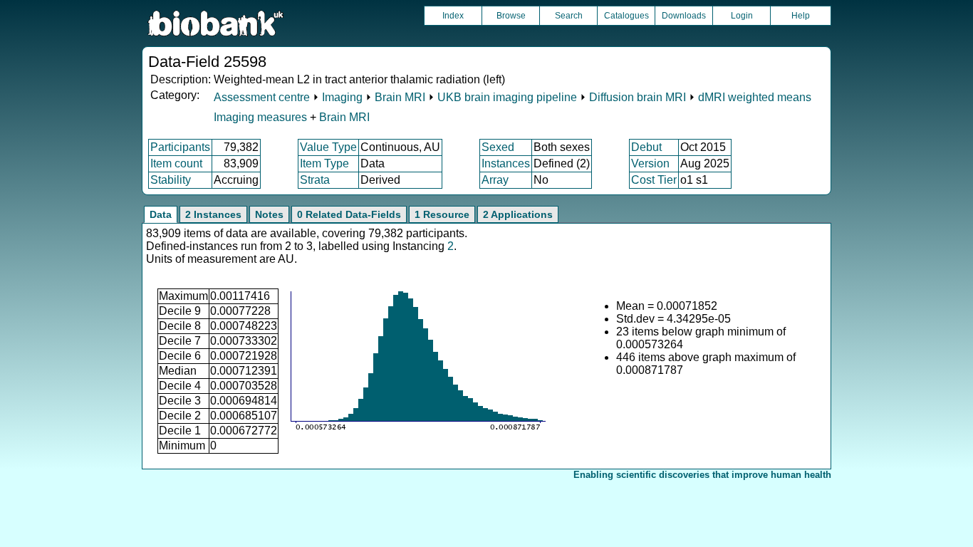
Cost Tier (654, 180)
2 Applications (518, 214)
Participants (180, 147)
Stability (170, 180)
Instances (506, 163)
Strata (315, 180)
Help (800, 16)
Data (161, 214)
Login (742, 16)
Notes (269, 214)
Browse (511, 16)
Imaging (342, 97)
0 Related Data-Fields (349, 214)
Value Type (328, 147)
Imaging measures (262, 117)
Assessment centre (262, 97)
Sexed (498, 147)
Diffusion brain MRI (637, 97)
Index (453, 16)
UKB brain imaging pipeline (507, 97)
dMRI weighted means (754, 97)
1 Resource (442, 214)
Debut (646, 147)
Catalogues (626, 16)
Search (569, 16)
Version (650, 163)
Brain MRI (400, 97)
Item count (176, 163)
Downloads (684, 16)
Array (495, 180)
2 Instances (213, 214)
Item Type (324, 163)
